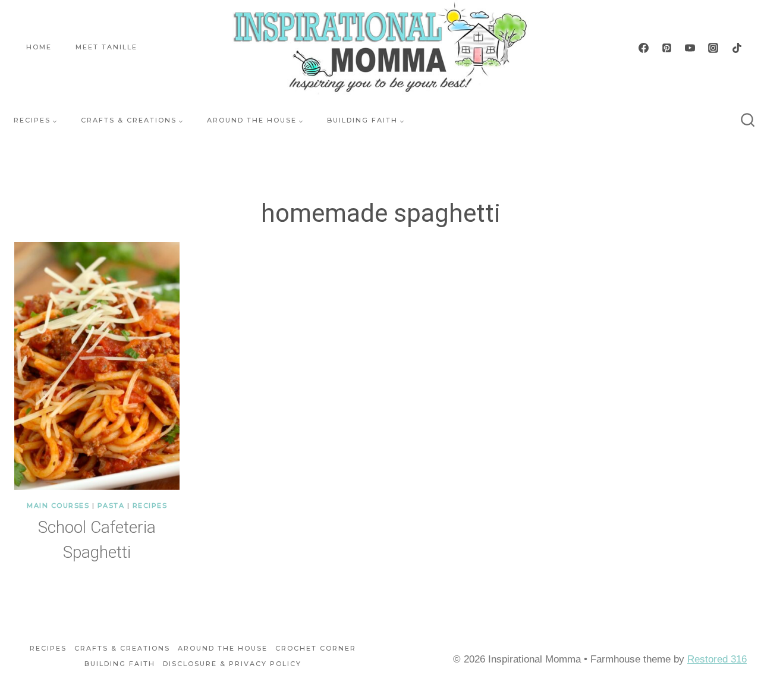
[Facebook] (644, 47)
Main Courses (58, 505)
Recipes (150, 505)
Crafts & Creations (122, 648)
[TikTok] (737, 47)
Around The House (223, 648)
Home (39, 47)
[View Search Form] (748, 120)
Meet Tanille (106, 47)
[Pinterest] (667, 47)
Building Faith (119, 664)
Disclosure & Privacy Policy (232, 664)
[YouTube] (690, 47)
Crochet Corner (315, 648)
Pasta (111, 505)
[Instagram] (713, 47)
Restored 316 (717, 659)
